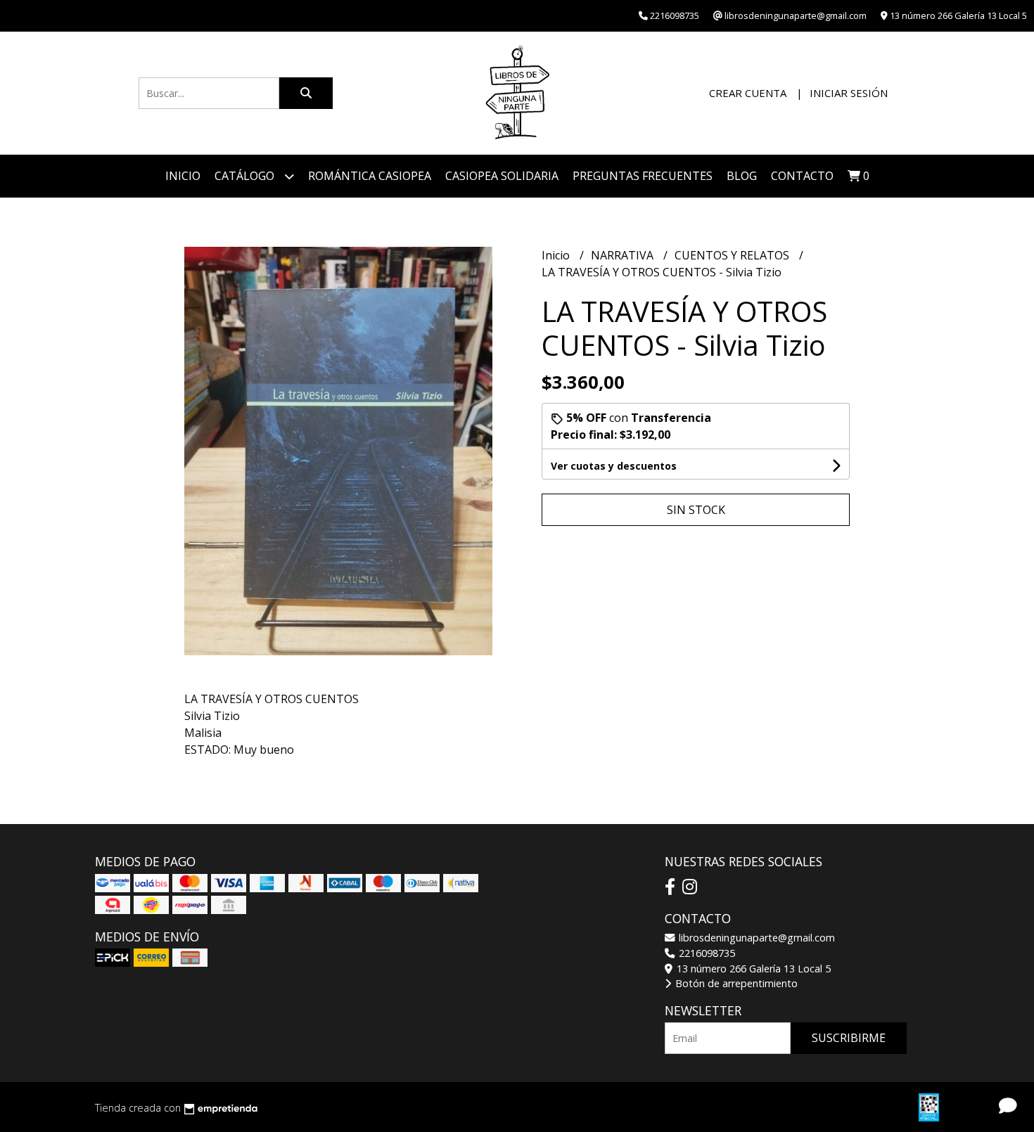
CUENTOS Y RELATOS (733, 255)
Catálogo (246, 176)
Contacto (802, 176)
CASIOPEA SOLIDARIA (502, 176)
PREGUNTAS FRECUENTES (643, 176)
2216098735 (705, 953)
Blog (742, 176)
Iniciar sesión (849, 93)
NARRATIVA (623, 255)
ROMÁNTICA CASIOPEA (369, 176)
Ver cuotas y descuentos (614, 465)
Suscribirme (849, 1038)
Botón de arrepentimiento (735, 983)
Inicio (182, 176)
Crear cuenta (747, 93)
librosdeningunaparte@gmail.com (755, 937)
